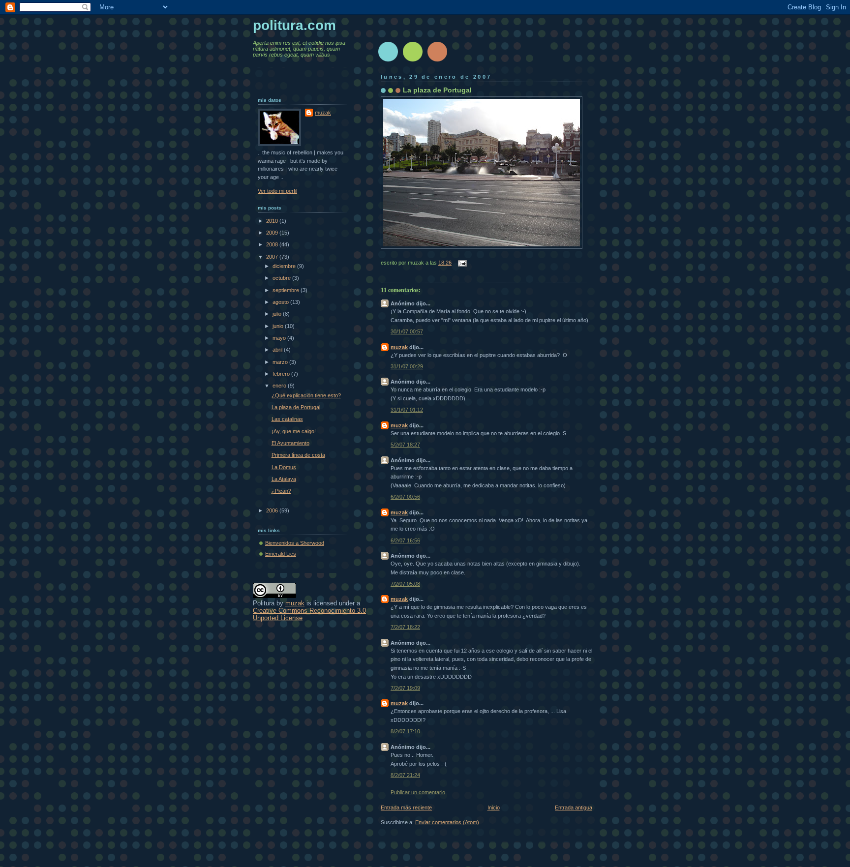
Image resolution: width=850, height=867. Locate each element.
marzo (281, 362)
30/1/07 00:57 (407, 331)
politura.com (294, 25)
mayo (280, 338)
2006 (272, 510)
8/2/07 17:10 (405, 731)
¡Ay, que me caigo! (294, 431)
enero (280, 386)
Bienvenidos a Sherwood (294, 543)
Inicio (493, 807)
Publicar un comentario (418, 792)
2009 (272, 233)
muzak (399, 347)
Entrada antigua (573, 807)
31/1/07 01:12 (407, 410)
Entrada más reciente (406, 807)
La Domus (284, 467)
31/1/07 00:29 (407, 366)
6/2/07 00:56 (405, 497)
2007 (272, 257)
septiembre (287, 290)
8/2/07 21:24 (405, 775)
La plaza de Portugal (437, 90)
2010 (272, 221)
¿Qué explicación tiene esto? (306, 395)
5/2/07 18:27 (405, 445)
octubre (282, 278)
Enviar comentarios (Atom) (447, 822)
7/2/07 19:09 (405, 688)
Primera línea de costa (298, 455)
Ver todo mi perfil (277, 191)
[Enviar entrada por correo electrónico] (461, 263)
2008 (272, 244)
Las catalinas (287, 419)
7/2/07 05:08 (405, 584)
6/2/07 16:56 (405, 540)
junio (279, 326)
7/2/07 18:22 (405, 627)
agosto (281, 302)
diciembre (285, 266)
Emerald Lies (280, 554)
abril (278, 350)
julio (278, 314)
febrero (282, 374)
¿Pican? (281, 491)
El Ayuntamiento (290, 443)
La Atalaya (284, 479)
